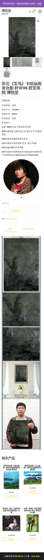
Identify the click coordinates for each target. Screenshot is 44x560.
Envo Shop (35, 556)
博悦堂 (6, 10)
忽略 (39, 3)
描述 (11, 229)
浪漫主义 (14, 219)
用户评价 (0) (27, 229)
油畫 (8, 219)
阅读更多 (11, 539)
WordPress (19, 556)
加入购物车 (15, 211)
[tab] (12, 229)
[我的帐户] (30, 12)
